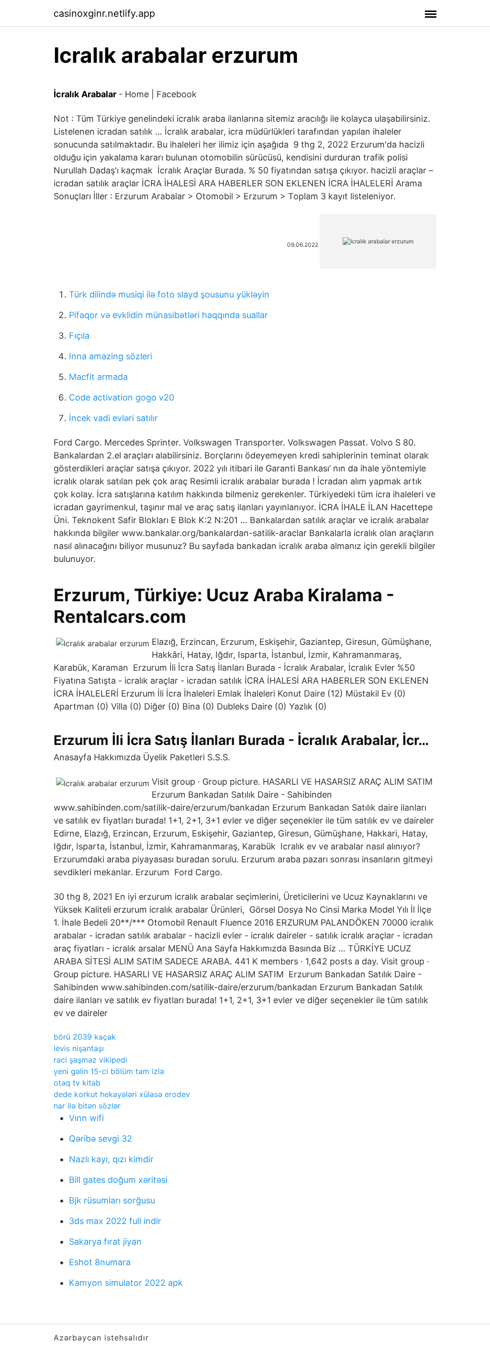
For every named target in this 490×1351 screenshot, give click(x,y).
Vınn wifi (86, 1118)
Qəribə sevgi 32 (100, 1138)
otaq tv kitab (77, 1083)
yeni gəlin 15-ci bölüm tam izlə (109, 1071)
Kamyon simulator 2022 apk (126, 1283)
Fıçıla (79, 336)
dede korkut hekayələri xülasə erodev (122, 1094)
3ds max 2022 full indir (115, 1221)
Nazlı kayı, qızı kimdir (111, 1159)
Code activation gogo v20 (121, 397)
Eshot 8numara (100, 1262)
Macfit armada (98, 377)
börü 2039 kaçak (85, 1037)
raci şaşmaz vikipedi (90, 1060)
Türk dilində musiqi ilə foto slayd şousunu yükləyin (169, 294)
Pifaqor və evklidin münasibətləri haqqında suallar (168, 315)
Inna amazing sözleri (110, 356)
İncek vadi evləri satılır (113, 418)
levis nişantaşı (79, 1048)
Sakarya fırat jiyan (105, 1242)
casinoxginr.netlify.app (104, 13)
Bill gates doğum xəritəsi (118, 1180)
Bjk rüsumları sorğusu (112, 1200)
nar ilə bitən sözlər (87, 1106)
